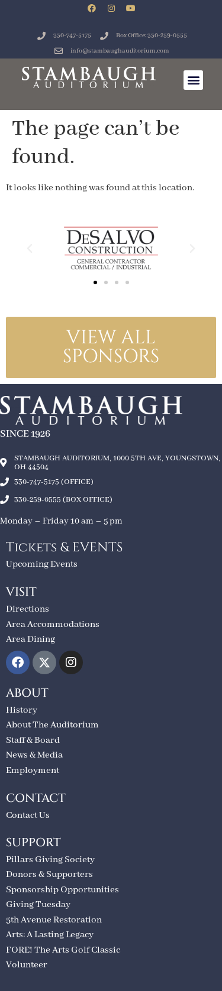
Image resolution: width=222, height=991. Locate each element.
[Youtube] (131, 8)
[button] (193, 80)
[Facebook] (91, 8)
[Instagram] (111, 8)
